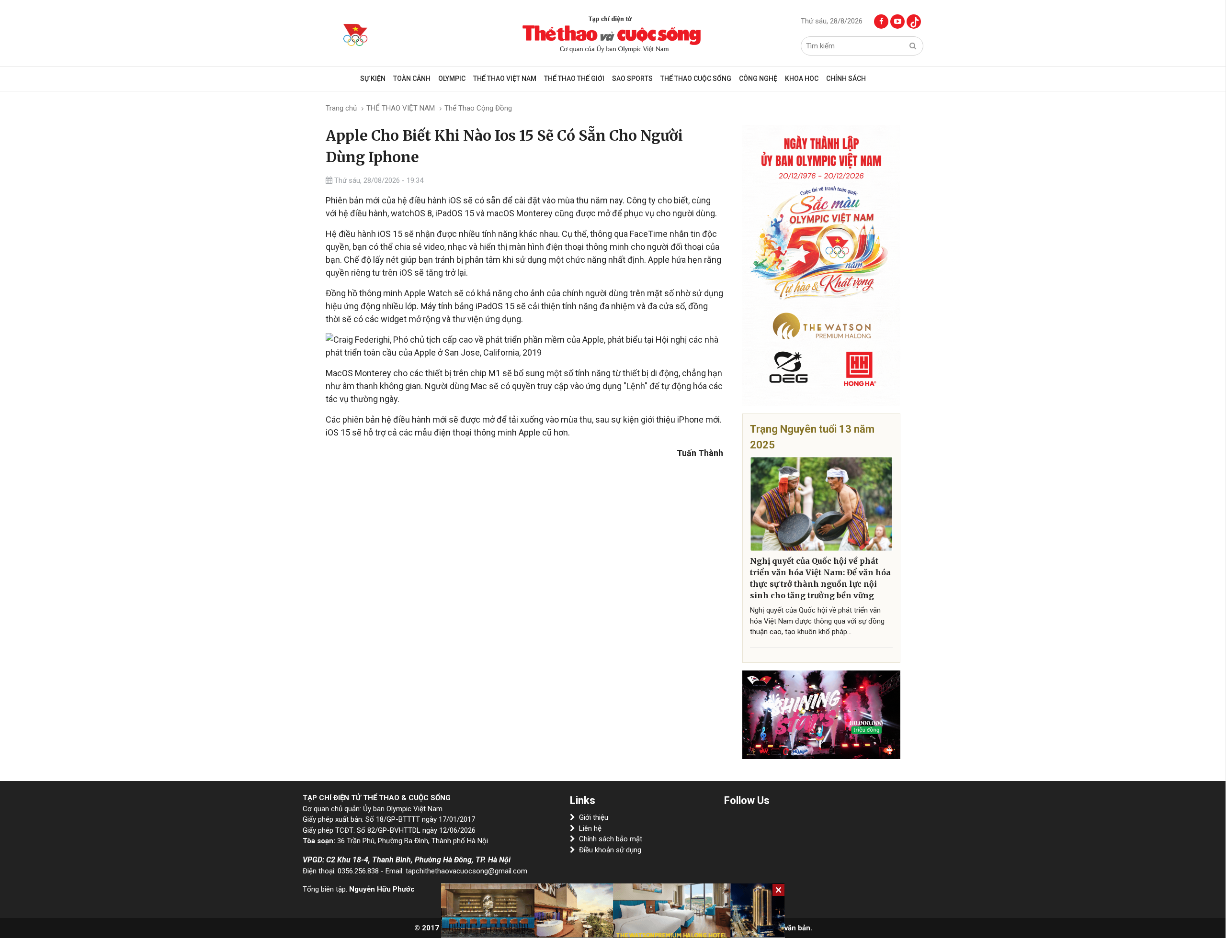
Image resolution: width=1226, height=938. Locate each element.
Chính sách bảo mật (610, 839)
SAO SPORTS (632, 78)
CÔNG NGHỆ (758, 78)
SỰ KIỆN (373, 78)
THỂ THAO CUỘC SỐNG (695, 78)
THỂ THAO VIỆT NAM (504, 78)
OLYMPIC (451, 78)
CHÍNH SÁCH (846, 78)
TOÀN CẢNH (412, 78)
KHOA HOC (801, 78)
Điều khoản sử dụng (610, 850)
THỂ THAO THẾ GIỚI (574, 78)
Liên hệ (590, 828)
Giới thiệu (593, 817)
